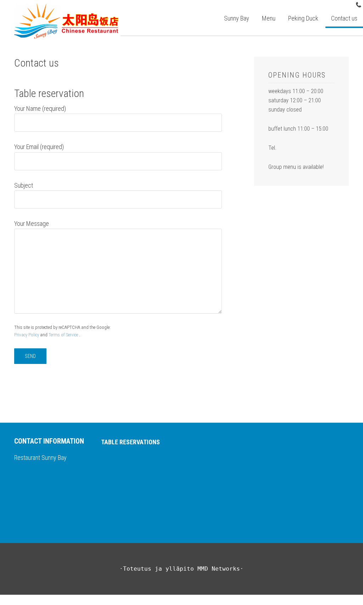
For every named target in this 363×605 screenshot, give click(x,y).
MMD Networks (218, 568)
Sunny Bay (72, 21)
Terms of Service (63, 334)
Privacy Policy (26, 334)
